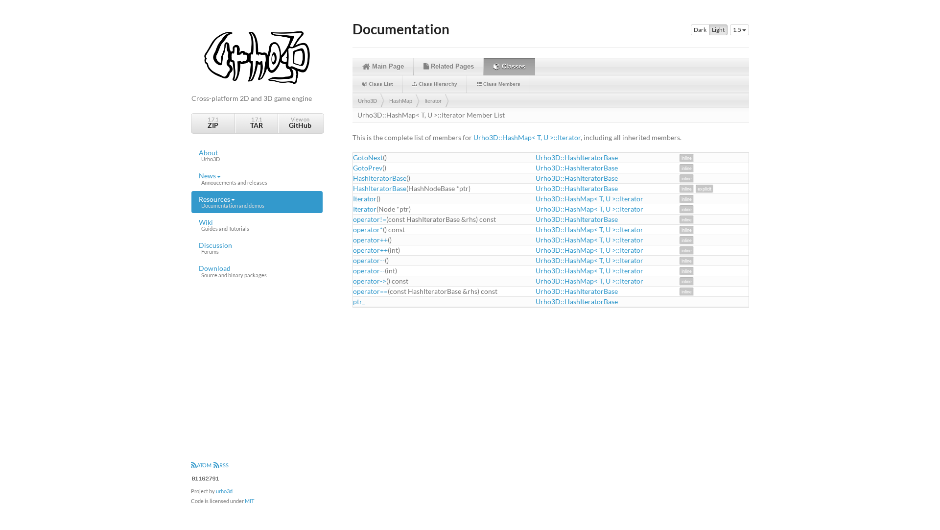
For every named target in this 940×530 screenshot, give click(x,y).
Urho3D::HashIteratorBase (577, 157)
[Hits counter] (205, 477)
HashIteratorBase (379, 178)
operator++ (370, 240)
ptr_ (359, 301)
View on (300, 122)
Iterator (433, 101)
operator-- (369, 260)
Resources (231, 202)
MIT (249, 501)
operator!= (369, 219)
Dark (700, 29)
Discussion (215, 248)
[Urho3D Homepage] (257, 56)
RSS (224, 465)
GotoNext (368, 157)
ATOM (204, 465)
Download (233, 271)
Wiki (224, 225)
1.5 (737, 29)
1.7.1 (213, 122)
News (233, 178)
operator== (370, 291)
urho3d (224, 491)
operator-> (369, 281)
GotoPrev (367, 168)
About (209, 155)
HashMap (400, 101)
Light (718, 29)
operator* (368, 229)
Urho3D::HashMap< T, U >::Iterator (527, 137)
